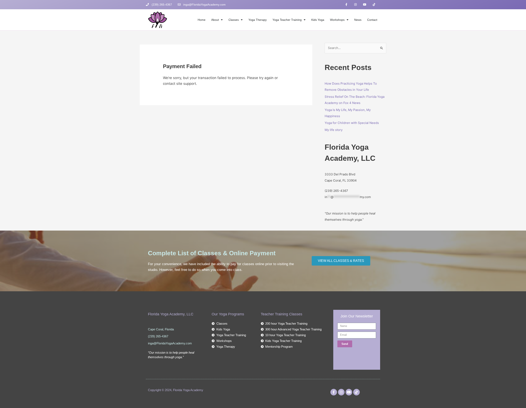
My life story (334, 130)
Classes (233, 19)
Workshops (337, 19)
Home (201, 19)
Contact (372, 19)
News (357, 19)
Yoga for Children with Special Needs (352, 123)
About (215, 19)
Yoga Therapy (257, 19)
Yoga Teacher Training (287, 19)
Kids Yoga (317, 19)
